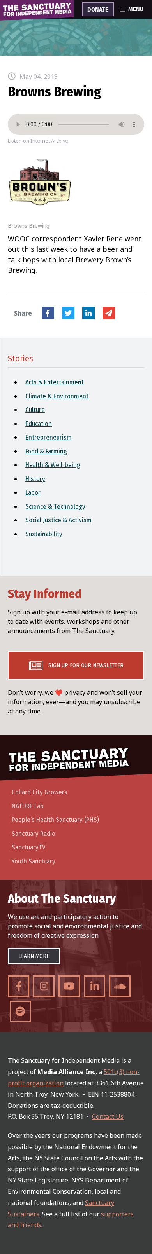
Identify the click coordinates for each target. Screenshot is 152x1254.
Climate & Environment (56, 396)
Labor (33, 492)
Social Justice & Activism (58, 520)
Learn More (33, 955)
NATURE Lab (28, 806)
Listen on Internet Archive (38, 141)
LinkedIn (88, 313)
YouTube (69, 986)
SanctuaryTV (29, 847)
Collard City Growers (39, 792)
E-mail (109, 313)
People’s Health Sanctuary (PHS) (55, 820)
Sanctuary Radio (33, 834)
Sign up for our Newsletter (86, 665)
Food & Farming (46, 451)
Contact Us (108, 1116)
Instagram (44, 986)
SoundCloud (120, 986)
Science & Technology (55, 506)
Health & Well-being (52, 465)
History (35, 479)
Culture (35, 410)
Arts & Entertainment (54, 382)
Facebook (48, 313)
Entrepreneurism (48, 437)
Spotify (20, 1011)
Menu (135, 9)
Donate (97, 10)
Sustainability (43, 534)
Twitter (68, 313)
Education (38, 424)
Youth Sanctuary (33, 861)
